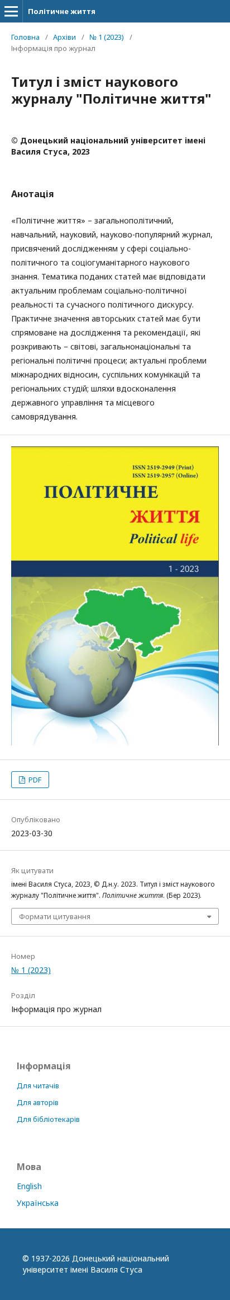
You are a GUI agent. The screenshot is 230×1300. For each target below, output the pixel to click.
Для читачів (38, 1085)
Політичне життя (61, 11)
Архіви (64, 37)
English (29, 1186)
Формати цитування (54, 916)
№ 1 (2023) (106, 37)
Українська (38, 1203)
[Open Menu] (11, 11)
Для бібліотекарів (48, 1119)
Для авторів (38, 1102)
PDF (34, 780)
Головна (25, 37)
